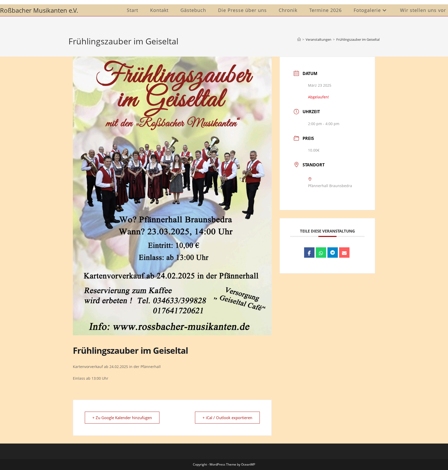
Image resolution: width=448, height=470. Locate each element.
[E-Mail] (344, 252)
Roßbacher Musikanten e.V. (39, 10)
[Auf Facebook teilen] (309, 252)
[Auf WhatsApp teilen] (321, 252)
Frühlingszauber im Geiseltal (358, 39)
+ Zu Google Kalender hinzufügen (122, 417)
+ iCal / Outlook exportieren (227, 417)
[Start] (299, 39)
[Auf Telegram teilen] (332, 252)
